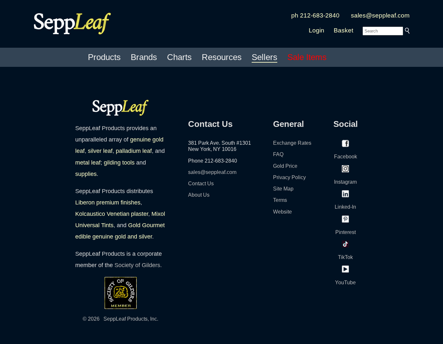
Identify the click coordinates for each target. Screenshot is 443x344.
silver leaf (100, 151)
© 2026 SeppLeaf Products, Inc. (120, 319)
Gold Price (285, 166)
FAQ (278, 154)
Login (316, 30)
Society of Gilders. (138, 265)
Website (282, 212)
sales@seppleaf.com (380, 15)
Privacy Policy (289, 177)
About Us (199, 195)
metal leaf (88, 162)
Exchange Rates (292, 143)
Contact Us (201, 183)
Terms (280, 200)
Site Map (283, 188)
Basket (343, 30)
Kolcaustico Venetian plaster (111, 214)
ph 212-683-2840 (315, 15)
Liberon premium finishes (107, 202)
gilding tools (119, 162)
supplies (86, 174)
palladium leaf (134, 151)
